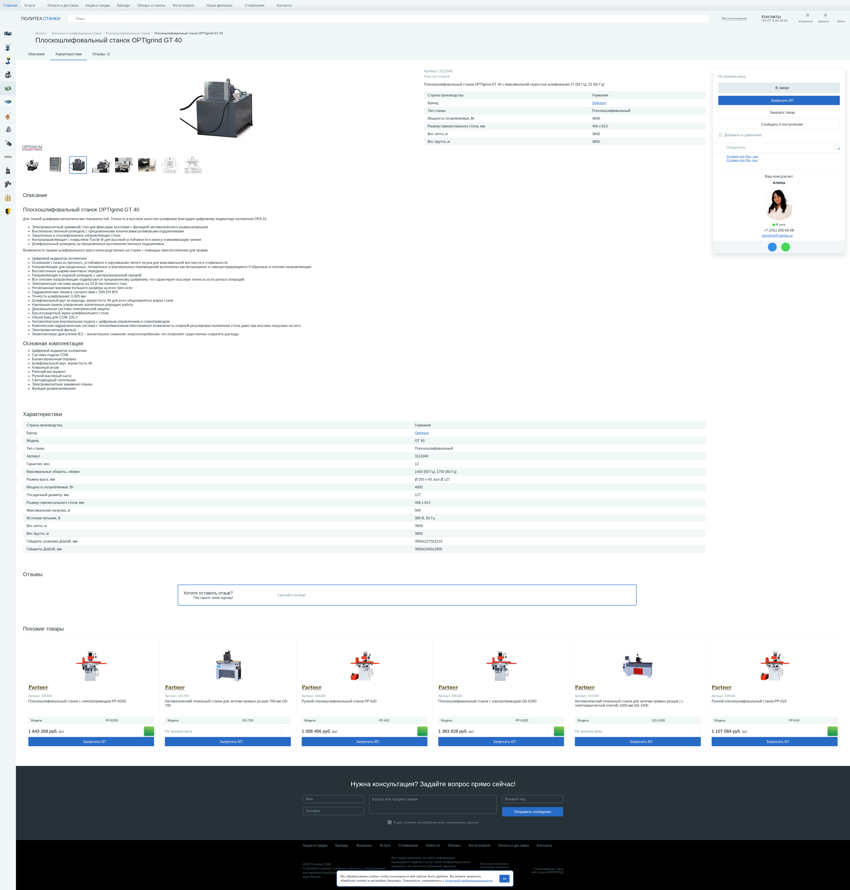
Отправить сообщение (532, 812)
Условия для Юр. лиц (741, 160)
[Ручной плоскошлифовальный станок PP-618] (775, 666)
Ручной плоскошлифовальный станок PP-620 (339, 701)
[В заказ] (149, 731)
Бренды (123, 5)
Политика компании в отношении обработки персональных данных (495, 867)
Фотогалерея (183, 5)
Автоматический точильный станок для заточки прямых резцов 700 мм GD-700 (226, 703)
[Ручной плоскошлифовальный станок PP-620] (364, 666)
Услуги (29, 5)
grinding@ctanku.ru (777, 236)
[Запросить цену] (286, 731)
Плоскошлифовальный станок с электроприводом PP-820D (77, 701)
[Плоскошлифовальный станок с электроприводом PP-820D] (91, 666)
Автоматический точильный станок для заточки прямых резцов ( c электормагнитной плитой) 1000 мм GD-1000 (629, 703)
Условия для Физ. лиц (742, 156)
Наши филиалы (219, 5)
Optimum (599, 103)
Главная (10, 5)
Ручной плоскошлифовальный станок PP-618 (749, 701)
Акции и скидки (97, 5)
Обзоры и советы (151, 5)
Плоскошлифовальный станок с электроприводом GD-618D (487, 701)
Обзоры (454, 845)
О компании (254, 5)
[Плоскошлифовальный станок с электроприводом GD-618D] (501, 666)
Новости (433, 845)
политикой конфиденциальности (469, 880)
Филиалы (364, 845)
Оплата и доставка (63, 5)
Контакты (284, 5)
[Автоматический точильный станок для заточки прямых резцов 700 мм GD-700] (228, 666)
